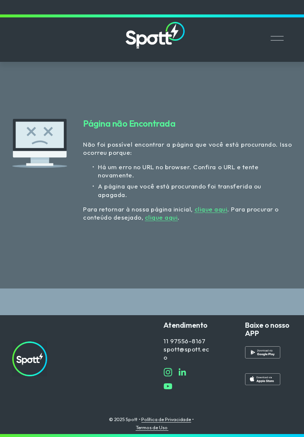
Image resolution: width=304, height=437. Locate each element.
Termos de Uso (152, 427)
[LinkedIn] (182, 372)
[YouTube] (167, 386)
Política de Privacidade (166, 419)
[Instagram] (167, 372)
